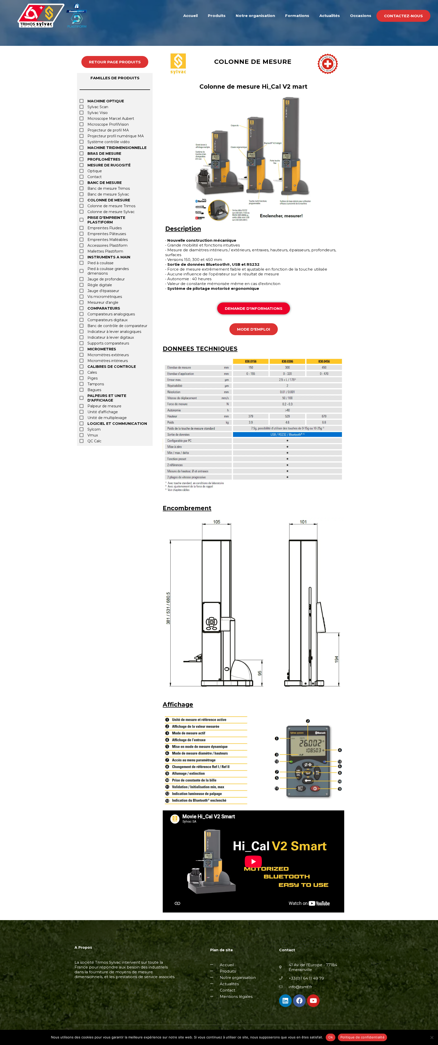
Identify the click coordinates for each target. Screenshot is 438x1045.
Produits (217, 15)
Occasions (360, 15)
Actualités (329, 15)
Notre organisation (255, 15)
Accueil (190, 15)
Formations (297, 15)
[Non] (431, 1037)
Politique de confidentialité (362, 1037)
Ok (330, 1037)
